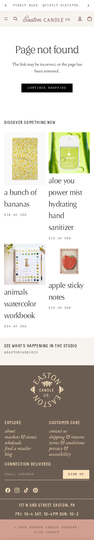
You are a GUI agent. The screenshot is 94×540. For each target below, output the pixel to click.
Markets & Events (21, 436)
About (10, 431)
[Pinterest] (35, 490)
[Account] (80, 18)
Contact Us (58, 431)
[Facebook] (8, 490)
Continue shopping (47, 88)
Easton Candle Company (53, 527)
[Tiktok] (26, 490)
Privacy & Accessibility (60, 451)
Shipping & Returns (66, 436)
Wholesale (13, 442)
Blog (8, 454)
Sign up (76, 474)
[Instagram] (17, 490)
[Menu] (6, 19)
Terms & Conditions (67, 442)
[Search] (15, 18)
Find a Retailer (18, 448)
